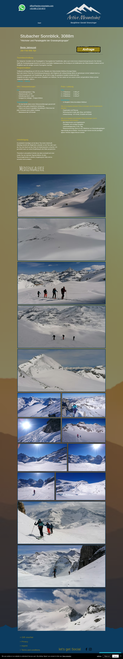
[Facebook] (86, 649)
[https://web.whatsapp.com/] (22, 7)
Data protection (66, 656)
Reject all (107, 656)
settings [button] (99, 656)
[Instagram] (90, 649)
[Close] (121, 656)
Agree (115, 656)
